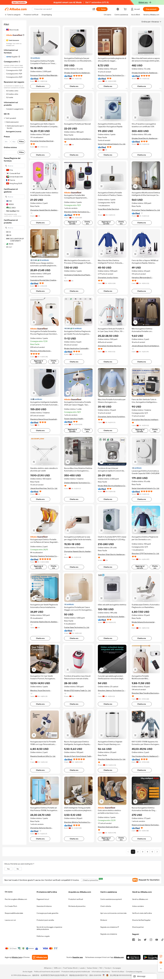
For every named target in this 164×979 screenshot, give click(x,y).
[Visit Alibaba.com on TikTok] (162, 939)
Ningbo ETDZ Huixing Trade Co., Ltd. (77, 690)
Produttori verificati (75, 899)
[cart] (125, 9)
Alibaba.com (119, 957)
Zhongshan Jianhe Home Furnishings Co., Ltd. (111, 417)
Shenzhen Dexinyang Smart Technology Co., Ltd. (108, 827)
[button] (93, 9)
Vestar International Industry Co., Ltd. (111, 144)
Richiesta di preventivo (76, 906)
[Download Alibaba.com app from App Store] (133, 957)
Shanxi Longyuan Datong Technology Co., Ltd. (145, 825)
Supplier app (78, 957)
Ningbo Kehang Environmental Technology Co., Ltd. (143, 622)
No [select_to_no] (18, 869)
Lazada (82, 968)
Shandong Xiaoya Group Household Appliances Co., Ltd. (43, 419)
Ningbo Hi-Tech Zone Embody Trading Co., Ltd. (78, 756)
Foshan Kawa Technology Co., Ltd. (76, 627)
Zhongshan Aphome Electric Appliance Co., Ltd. (41, 828)
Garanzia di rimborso (44, 906)
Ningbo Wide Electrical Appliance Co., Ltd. (112, 486)
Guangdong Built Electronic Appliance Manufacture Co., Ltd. (112, 617)
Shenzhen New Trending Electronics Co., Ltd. (145, 693)
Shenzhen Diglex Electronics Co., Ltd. (111, 759)
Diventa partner (138, 927)
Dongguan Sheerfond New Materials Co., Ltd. (43, 75)
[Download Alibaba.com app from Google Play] (151, 957)
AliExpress (48, 968)
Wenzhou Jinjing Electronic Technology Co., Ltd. (40, 351)
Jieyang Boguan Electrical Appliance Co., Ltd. (145, 346)
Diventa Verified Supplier (141, 920)
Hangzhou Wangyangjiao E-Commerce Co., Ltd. (142, 278)
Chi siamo (8, 892)
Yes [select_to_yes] (8, 869)
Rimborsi (103, 920)
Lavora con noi (10, 920)
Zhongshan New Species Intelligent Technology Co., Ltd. (145, 420)
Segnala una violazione (108, 934)
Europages (117, 968)
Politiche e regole (43, 936)
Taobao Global (92, 968)
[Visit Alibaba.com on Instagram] (150, 939)
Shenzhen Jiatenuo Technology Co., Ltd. (111, 690)
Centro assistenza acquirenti (111, 899)
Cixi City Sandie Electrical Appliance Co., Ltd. (77, 139)
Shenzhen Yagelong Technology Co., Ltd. (43, 556)
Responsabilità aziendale (14, 913)
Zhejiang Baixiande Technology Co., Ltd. (77, 483)
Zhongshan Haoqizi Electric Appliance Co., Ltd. (44, 210)
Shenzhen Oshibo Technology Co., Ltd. (77, 212)
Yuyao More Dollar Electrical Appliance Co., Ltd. (108, 209)
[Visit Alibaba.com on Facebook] (133, 939)
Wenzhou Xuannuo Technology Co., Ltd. (111, 75)
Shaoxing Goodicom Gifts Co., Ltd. (42, 756)
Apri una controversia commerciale (113, 913)
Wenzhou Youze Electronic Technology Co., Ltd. (40, 690)
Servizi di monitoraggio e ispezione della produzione (49, 928)
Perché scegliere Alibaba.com (16, 899)
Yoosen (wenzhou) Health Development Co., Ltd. (73, 419)
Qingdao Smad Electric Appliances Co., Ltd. (77, 73)
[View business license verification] (104, 975)
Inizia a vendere (138, 906)
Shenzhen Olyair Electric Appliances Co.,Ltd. (111, 554)
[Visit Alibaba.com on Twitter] (145, 939)
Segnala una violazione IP (109, 927)
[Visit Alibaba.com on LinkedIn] (139, 939)
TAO (100, 968)
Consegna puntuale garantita (47, 913)
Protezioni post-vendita (45, 920)
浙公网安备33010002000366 (121, 975)
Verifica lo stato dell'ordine (142, 913)
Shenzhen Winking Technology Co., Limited (77, 822)
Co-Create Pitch (11, 906)
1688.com (57, 968)
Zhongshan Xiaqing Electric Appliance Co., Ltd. (44, 622)
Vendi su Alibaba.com (140, 899)
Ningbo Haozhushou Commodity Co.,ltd (76, 348)
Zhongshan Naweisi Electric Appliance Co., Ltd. (78, 551)
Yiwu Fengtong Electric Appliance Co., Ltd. (146, 756)
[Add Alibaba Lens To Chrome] (40, 957)
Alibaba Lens (17, 957)
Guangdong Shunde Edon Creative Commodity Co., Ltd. (43, 280)
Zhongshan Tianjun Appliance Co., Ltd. (146, 210)
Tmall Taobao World (70, 968)
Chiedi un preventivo (91, 879)
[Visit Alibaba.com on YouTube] (156, 939)
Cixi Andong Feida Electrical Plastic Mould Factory (77, 275)
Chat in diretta (105, 906)
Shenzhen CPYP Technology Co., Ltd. (145, 553)
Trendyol (107, 968)
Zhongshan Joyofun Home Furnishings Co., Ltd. (108, 278)
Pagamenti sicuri (43, 899)
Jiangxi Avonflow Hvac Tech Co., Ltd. (43, 488)
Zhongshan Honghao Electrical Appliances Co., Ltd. (41, 141)
